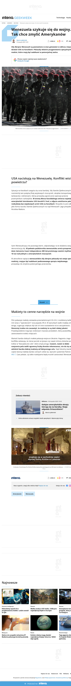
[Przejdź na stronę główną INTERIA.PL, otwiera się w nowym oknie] (8, 17)
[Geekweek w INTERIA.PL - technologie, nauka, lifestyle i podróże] (23, 17)
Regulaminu (38, 677)
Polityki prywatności (50, 677)
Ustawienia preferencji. (62, 677)
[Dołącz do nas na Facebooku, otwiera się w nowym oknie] (67, 486)
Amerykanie (17, 494)
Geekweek (9, 23)
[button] (61, 17)
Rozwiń (42, 302)
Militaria (16, 23)
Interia (3, 23)
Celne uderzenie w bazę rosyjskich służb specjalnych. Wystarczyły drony (40, 418)
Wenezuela (29, 494)
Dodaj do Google (32, 61)
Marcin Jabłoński (22, 40)
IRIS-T (13, 354)
